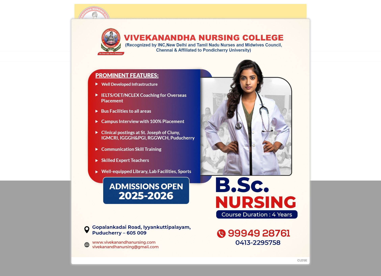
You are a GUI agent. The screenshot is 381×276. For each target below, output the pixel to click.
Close (302, 260)
